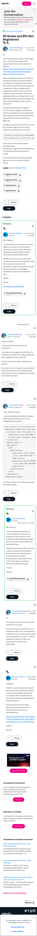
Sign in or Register (24, 20)
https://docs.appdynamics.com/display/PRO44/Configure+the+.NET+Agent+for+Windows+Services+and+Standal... (20, 719)
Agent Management (18, 168)
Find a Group (18, 826)
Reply (9, 208)
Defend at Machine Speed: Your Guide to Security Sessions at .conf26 (18, 878)
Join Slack (18, 799)
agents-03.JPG (11, 180)
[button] (33, 31)
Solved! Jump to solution (14, 31)
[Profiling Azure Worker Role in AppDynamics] (35, 324)
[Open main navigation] (34, 3)
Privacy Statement (17, 927)
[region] (18, 925)
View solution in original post (13, 286)
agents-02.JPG (11, 174)
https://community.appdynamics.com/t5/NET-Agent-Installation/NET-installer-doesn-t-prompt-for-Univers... (18, 71)
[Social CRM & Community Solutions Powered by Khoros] (29, 902)
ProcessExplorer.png (14, 293)
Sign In (26, 4)
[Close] (34, 918)
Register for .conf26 (18, 771)
